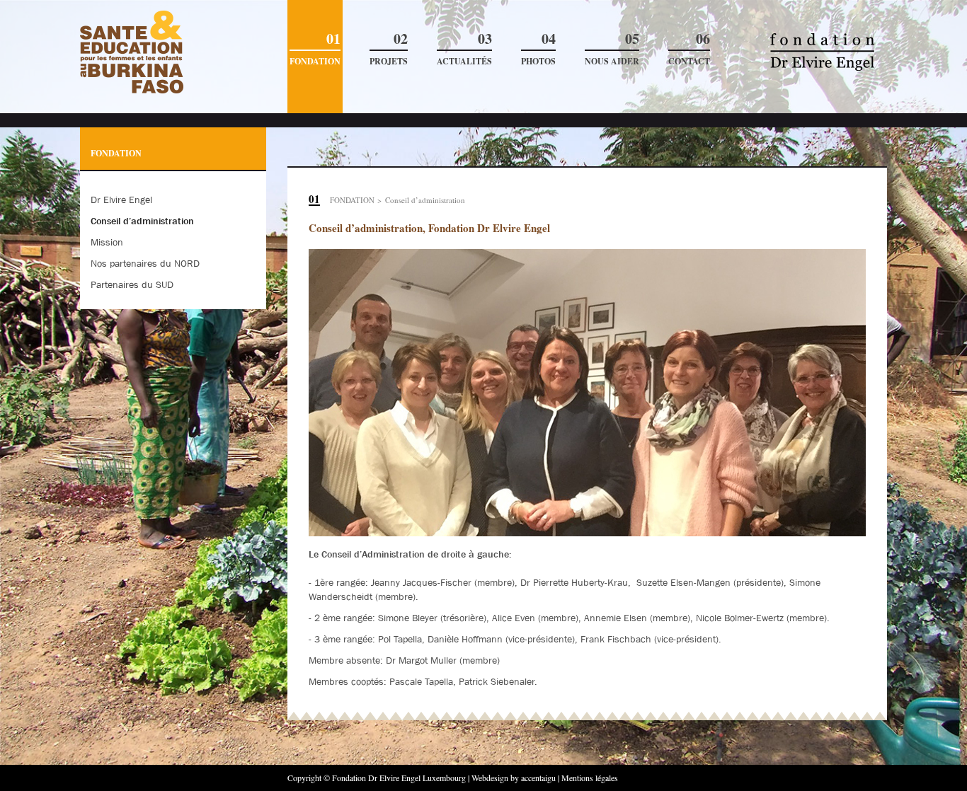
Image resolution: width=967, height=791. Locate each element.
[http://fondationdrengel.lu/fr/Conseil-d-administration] (173, 52)
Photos (538, 49)
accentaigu (538, 777)
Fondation (315, 49)
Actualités (464, 49)
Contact (689, 49)
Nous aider (612, 49)
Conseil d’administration (425, 200)
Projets (389, 49)
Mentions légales (589, 777)
